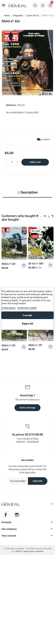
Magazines (18, 15)
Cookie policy (8, 307)
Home (7, 15)
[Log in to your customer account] (42, 5)
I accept (27, 315)
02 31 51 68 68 (34, 434)
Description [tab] (29, 192)
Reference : (11, 105)
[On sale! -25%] (40, 242)
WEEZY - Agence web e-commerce (29, 551)
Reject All (27, 323)
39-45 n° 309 (35, 263)
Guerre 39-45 (32, 15)
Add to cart (35, 162)
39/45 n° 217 (35, 345)
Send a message (27, 407)
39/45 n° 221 (8, 263)
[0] (50, 5)
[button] (35, 5)
